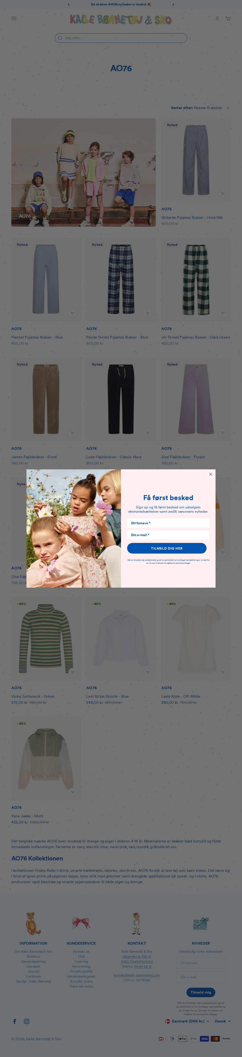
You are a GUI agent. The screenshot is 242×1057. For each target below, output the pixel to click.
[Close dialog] (211, 474)
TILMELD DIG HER (167, 548)
